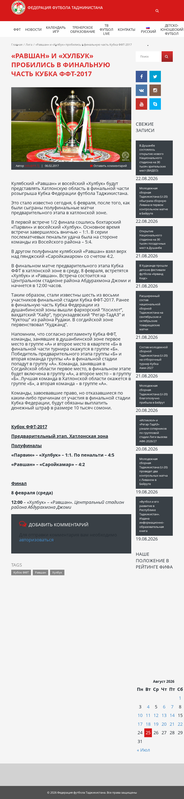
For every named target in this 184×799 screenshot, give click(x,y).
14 (172, 715)
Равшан (40, 572)
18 (148, 724)
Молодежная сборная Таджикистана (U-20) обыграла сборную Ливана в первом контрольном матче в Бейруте (153, 200)
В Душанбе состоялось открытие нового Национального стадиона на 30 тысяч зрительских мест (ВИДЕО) (152, 157)
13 (164, 715)
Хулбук (57, 572)
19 (155, 724)
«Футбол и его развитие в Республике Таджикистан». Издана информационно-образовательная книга (151, 516)
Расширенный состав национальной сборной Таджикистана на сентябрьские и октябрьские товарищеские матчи (151, 312)
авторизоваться (36, 540)
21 (172, 724)
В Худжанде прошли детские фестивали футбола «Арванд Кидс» (153, 271)
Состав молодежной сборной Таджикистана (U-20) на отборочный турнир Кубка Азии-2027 (153, 357)
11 (148, 715)
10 (140, 715)
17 (140, 724)
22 (180, 724)
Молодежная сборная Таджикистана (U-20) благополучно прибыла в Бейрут (153, 394)
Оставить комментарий (110, 166)
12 (155, 715)
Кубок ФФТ (21, 572)
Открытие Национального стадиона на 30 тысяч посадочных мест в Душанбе (152, 239)
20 (164, 724)
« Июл (143, 750)
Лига (29, 44)
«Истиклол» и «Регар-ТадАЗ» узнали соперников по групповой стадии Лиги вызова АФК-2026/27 (153, 430)
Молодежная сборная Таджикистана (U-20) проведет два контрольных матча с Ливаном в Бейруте (153, 471)
